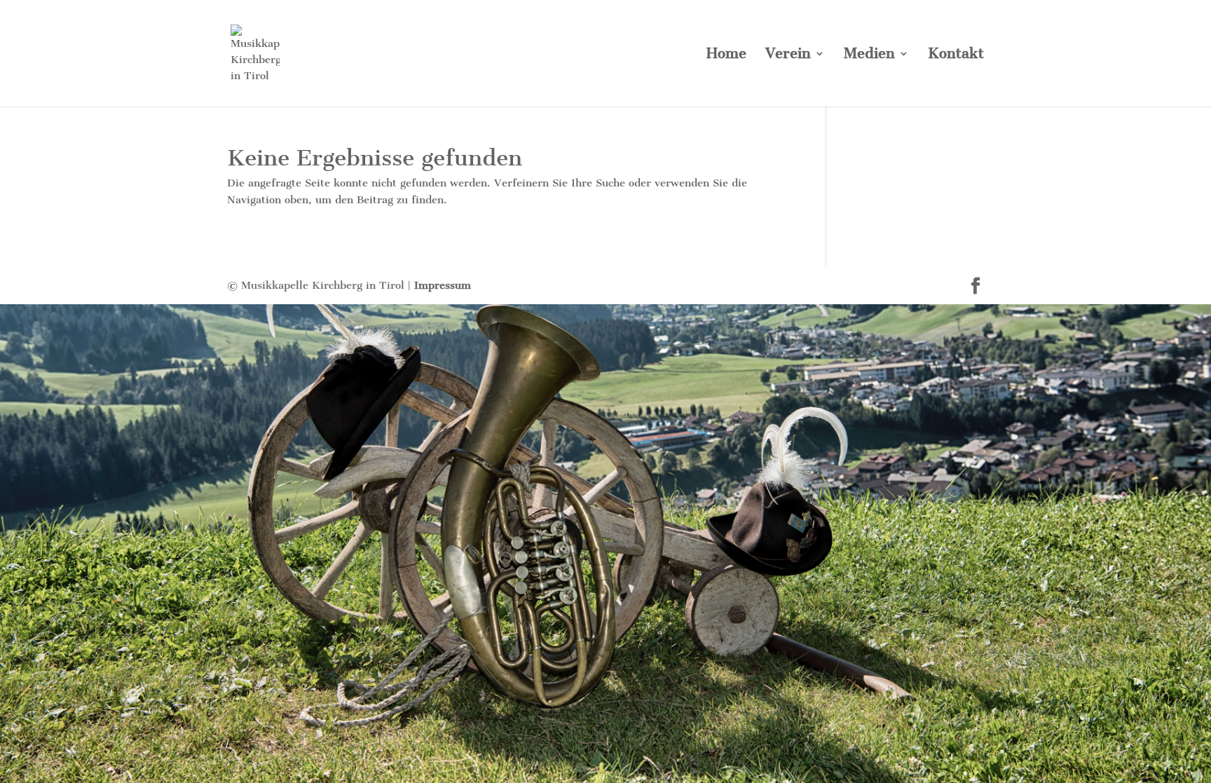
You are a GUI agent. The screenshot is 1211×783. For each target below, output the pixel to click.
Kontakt (956, 55)
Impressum (442, 285)
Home (726, 55)
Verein (788, 55)
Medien (869, 55)
